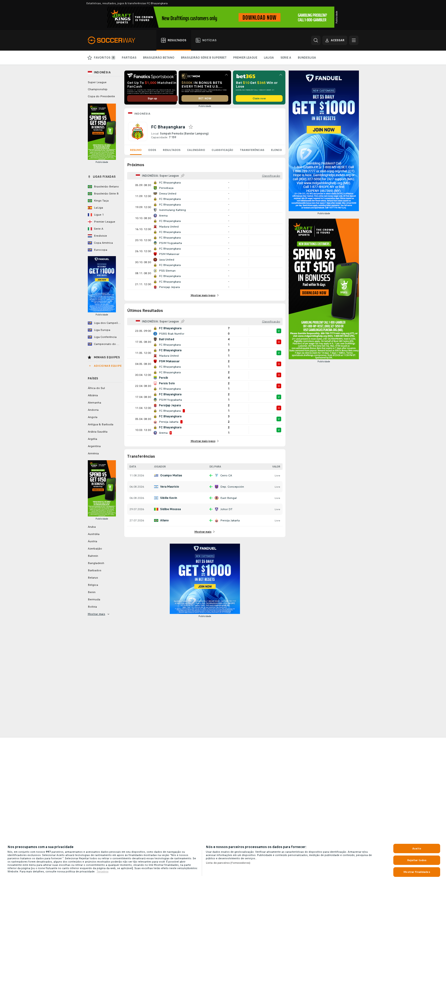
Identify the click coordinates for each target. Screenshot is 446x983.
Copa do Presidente (101, 96)
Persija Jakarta (230, 520)
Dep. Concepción (232, 487)
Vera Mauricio (169, 487)
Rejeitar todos (417, 860)
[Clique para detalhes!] (205, 185)
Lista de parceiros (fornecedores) (228, 862)
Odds (152, 150)
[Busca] (316, 40)
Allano (164, 520)
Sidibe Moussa (170, 509)
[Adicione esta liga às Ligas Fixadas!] (182, 175)
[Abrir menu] (353, 40)
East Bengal (228, 498)
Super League (97, 82)
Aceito (416, 848)
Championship (97, 89)
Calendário (196, 150)
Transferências (252, 150)
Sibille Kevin (168, 498)
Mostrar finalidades (416, 872)
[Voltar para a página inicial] (114, 40)
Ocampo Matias (171, 475)
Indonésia (142, 113)
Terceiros (102, 871)
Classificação (222, 150)
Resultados (172, 150)
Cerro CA (226, 475)
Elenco (276, 150)
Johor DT (226, 509)
